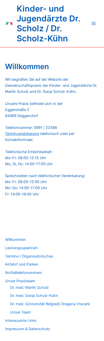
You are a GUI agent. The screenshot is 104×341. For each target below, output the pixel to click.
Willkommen (15, 239)
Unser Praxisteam (20, 281)
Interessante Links (21, 320)
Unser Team (20, 312)
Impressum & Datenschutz (27, 329)
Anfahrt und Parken (21, 264)
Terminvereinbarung (22, 133)
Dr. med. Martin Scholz (29, 287)
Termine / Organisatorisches (29, 256)
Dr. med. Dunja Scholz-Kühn (34, 295)
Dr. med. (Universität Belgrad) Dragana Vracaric (50, 304)
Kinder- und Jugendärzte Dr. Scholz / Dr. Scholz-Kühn (48, 23)
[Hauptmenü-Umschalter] (93, 23)
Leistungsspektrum (21, 248)
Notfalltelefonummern (23, 272)
